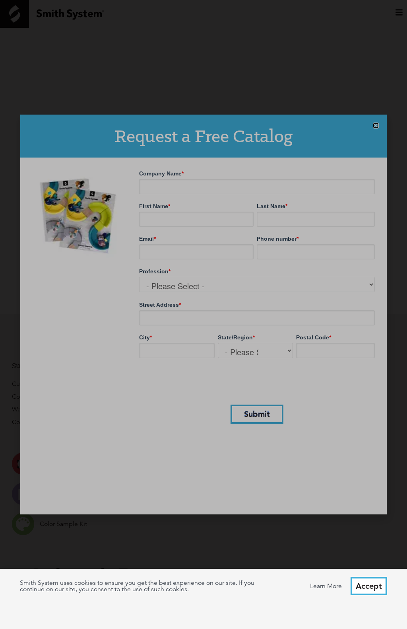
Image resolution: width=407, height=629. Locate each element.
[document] (203, 314)
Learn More (326, 586)
